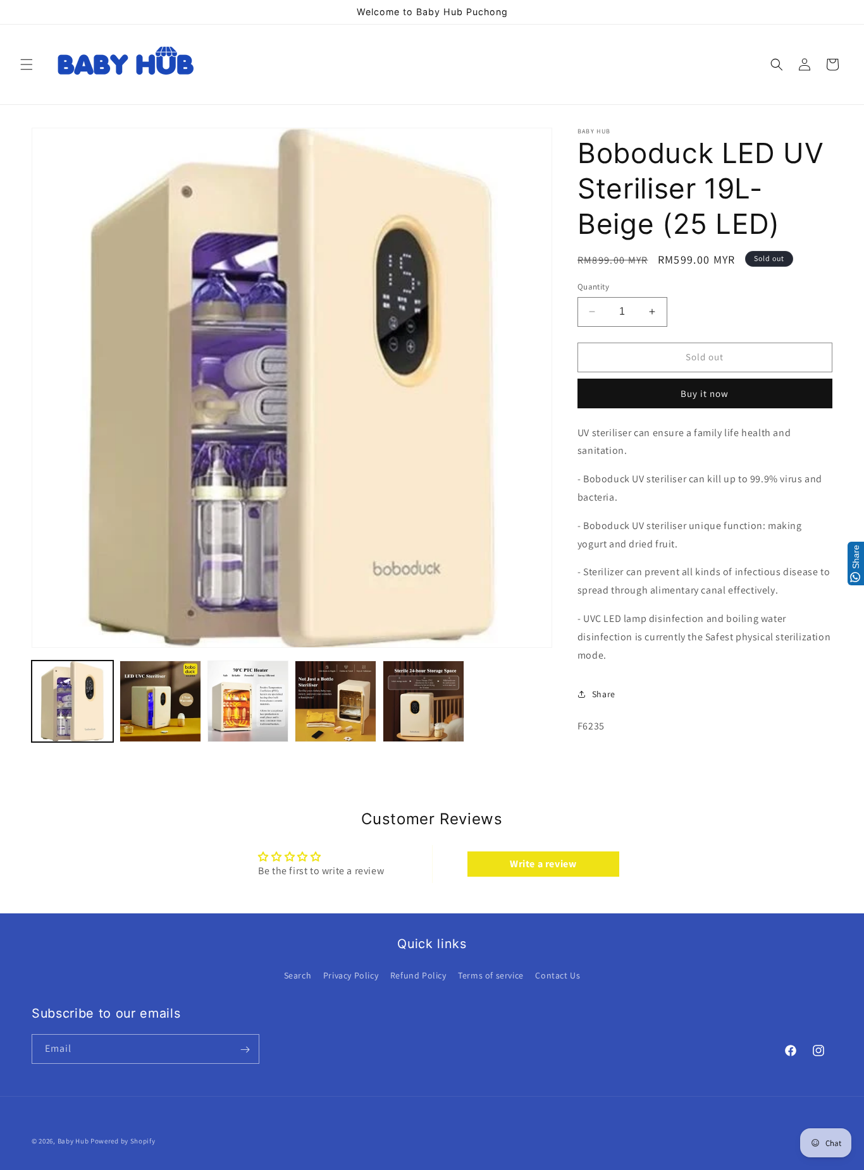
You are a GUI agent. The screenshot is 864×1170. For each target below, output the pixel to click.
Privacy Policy (350, 975)
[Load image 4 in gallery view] (335, 701)
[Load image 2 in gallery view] (160, 701)
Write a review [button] (543, 863)
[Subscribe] (245, 1049)
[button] (26, 64)
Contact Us (557, 975)
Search (298, 975)
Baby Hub (73, 1140)
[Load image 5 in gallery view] (423, 701)
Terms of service (491, 975)
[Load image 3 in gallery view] (248, 701)
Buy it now (705, 393)
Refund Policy (418, 975)
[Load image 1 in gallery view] (72, 701)
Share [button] (603, 694)
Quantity (593, 286)
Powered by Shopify (123, 1140)
